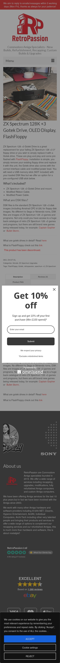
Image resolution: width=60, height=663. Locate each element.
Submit (30, 341)
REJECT (30, 656)
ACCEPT (30, 638)
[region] (30, 637)
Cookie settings (30, 647)
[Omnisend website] (30, 370)
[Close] (54, 289)
